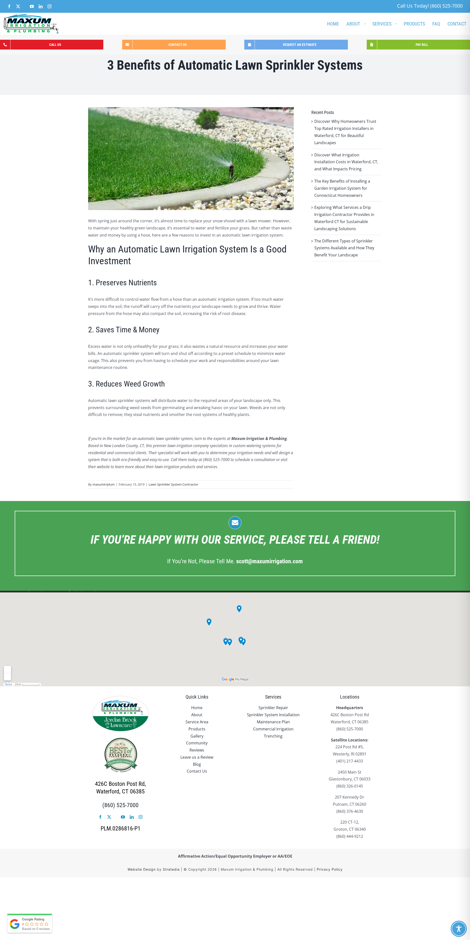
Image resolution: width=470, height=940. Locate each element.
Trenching (273, 736)
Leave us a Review (196, 757)
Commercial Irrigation (273, 729)
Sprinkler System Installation (273, 714)
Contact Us (197, 771)
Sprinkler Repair (273, 707)
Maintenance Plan (273, 722)
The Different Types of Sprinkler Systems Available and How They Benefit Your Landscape (344, 248)
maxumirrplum (104, 484)
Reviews (196, 750)
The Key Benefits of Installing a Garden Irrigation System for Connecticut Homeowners (342, 188)
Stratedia (171, 869)
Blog (197, 764)
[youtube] (123, 817)
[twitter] (109, 817)
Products (196, 729)
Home (196, 707)
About (196, 714)
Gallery (196, 736)
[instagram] (140, 817)
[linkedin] (132, 817)
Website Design (142, 869)
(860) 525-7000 (120, 805)
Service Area (197, 722)
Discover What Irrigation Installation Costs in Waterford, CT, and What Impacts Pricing (346, 162)
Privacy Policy (330, 869)
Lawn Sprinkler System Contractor (173, 484)
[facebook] (100, 817)
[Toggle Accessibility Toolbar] (458, 928)
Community (197, 743)
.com (269, 561)
